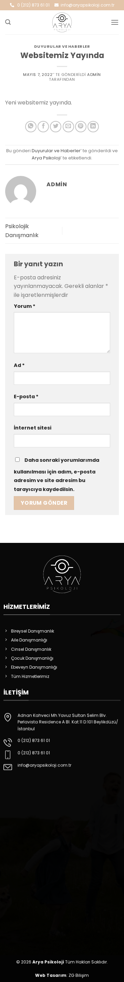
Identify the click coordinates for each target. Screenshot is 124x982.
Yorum (24, 306)
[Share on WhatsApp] (31, 126)
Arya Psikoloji (46, 158)
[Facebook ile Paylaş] (43, 126)
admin (94, 74)
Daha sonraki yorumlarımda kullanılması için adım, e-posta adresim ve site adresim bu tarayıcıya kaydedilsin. (56, 475)
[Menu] (115, 22)
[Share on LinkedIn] (93, 126)
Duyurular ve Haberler (62, 46)
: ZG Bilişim (62, 975)
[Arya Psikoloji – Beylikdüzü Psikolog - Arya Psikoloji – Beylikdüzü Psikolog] (62, 22)
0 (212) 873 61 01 (32, 5)
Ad (19, 365)
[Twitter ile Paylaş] (55, 126)
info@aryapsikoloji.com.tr (86, 5)
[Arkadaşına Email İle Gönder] (68, 126)
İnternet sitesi (32, 427)
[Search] (8, 22)
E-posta (26, 396)
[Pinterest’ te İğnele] (80, 126)
